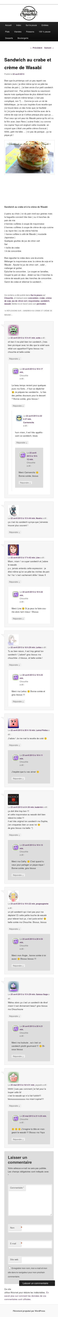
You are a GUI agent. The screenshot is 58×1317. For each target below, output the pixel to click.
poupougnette (42, 903)
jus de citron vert (19, 300)
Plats (7, 31)
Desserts (9, 38)
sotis (38, 337)
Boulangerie (23, 38)
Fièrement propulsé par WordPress (29, 1310)
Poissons (30, 31)
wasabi (7, 303)
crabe (42, 297)
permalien (41, 303)
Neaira (39, 518)
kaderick (39, 807)
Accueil (8, 25)
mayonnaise (34, 300)
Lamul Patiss (42, 730)
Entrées (45, 25)
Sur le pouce (31, 25)
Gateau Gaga (42, 994)
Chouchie (8, 297)
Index (18, 25)
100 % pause (44, 31)
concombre (33, 297)
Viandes (17, 31)
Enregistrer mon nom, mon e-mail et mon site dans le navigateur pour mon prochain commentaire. (27, 1272)
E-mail (15, 1243)
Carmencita (28, 422)
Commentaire (17, 1187)
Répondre (14, 358)
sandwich (45, 300)
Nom (15, 1227)
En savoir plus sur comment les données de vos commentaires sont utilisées (26, 1296)
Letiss (39, 647)
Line (38, 557)
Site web (14, 1259)
